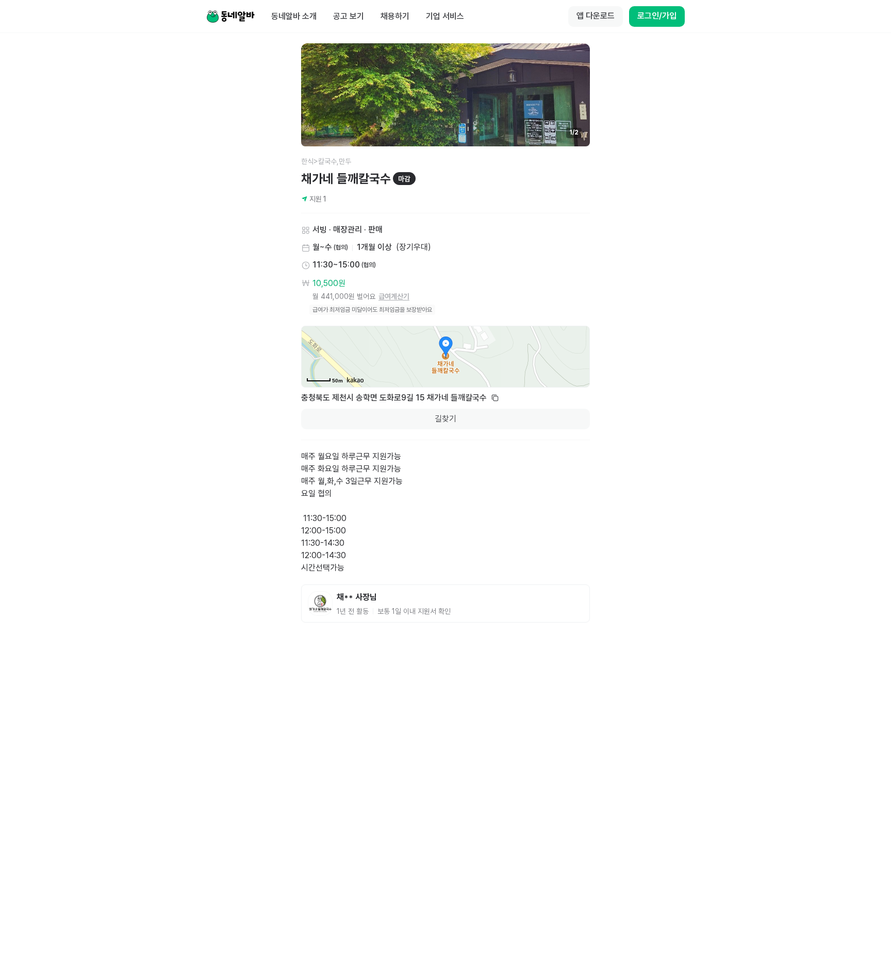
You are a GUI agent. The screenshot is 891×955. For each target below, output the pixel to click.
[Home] (230, 16)
